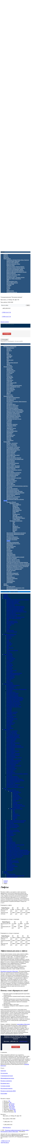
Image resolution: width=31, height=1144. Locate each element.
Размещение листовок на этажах (15, 228)
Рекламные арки (11, 95)
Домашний (9, 16)
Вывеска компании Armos (13, 264)
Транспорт (3, 1070)
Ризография (10, 242)
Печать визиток (11, 114)
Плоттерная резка (11, 206)
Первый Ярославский (12, 23)
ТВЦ (14, 192)
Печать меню (10, 143)
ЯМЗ (8, 280)
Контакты (6, 257)
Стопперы (9, 80)
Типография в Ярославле (13, 115)
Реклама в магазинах (12, 200)
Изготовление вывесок (12, 68)
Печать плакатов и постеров (14, 138)
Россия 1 (9, 9)
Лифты (8, 201)
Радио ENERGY (17, 165)
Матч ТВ (9, 17)
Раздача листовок (11, 230)
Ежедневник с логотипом (13, 107)
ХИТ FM (15, 175)
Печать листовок (11, 116)
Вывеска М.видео (11, 273)
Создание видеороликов (13, 198)
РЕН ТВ (9, 15)
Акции (5, 244)
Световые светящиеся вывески (14, 70)
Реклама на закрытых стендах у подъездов (17, 226)
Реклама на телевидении (10, 7)
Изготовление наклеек (12, 135)
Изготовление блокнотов (13, 134)
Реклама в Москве (11, 162)
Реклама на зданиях (12, 218)
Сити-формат (10, 90)
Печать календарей (11, 111)
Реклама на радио (8, 27)
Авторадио (9, 28)
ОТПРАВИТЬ (7, 334)
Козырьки (9, 83)
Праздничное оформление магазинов (16, 193)
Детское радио (16, 169)
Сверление (9, 236)
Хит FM (9, 52)
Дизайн (8, 209)
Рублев (8, 288)
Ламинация (9, 213)
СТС (8, 12)
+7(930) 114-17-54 (6, 312)
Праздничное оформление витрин (15, 194)
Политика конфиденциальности (13, 1130)
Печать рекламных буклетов (14, 118)
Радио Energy (10, 51)
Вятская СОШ (10, 284)
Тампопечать (10, 240)
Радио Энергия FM (11, 43)
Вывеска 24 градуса (12, 276)
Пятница (15, 189)
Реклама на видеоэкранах (13, 57)
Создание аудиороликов (13, 202)
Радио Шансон (10, 48)
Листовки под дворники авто (14, 229)
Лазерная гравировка (12, 238)
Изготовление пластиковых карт (15, 119)
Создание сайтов (11, 246)
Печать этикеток (11, 155)
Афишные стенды (11, 88)
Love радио (9, 33)
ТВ (9, 1101)
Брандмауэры (10, 96)
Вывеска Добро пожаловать (14, 278)
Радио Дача (9, 36)
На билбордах (10, 60)
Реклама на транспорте (12, 66)
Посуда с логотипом (12, 106)
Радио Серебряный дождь (13, 47)
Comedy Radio (16, 179)
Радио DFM (10, 44)
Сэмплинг (9, 232)
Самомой (9, 285)
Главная (6, 254)
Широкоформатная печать (13, 110)
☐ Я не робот (4, 339)
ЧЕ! (14, 183)
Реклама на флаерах (12, 141)
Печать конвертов (11, 137)
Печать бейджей (11, 145)
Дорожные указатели (12, 84)
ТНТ (8, 19)
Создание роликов (5, 1086)
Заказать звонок (5, 321)
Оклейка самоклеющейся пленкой (15, 217)
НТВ (8, 13)
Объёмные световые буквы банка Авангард (18, 260)
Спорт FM (9, 41)
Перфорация (10, 205)
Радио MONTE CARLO (19, 178)
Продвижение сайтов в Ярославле (9, 1131)
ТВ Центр (9, 25)
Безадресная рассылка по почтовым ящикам (18, 225)
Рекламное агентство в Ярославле (9, 971)
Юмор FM (15, 166)
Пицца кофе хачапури (12, 282)
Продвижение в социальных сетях (15, 248)
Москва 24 (15, 186)
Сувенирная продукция (13, 108)
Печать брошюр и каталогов (14, 133)
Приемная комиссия (12, 292)
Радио (12, 1103)
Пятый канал (10, 20)
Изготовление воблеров (13, 123)
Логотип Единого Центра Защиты (15, 266)
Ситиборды (10, 87)
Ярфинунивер (10, 290)
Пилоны (9, 98)
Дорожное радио (11, 31)
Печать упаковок (11, 124)
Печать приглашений (12, 149)
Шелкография (10, 208)
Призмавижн (10, 92)
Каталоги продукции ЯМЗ (13, 274)
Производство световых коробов (15, 71)
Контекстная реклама (12, 249)
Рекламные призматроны (13, 74)
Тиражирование (11, 241)
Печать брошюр (11, 122)
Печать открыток (11, 129)
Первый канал (10, 8)
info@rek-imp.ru (23, 1041)
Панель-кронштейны (12, 91)
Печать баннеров (11, 112)
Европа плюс (10, 29)
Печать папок (10, 131)
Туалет (8, 286)
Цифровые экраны (11, 86)
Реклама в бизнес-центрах (13, 221)
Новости (6, 256)
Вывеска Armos (11, 265)
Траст (8, 289)
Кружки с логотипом (12, 103)
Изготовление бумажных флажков (15, 153)
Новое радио (10, 40)
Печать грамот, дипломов (13, 126)
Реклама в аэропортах (12, 197)
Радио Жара (16, 171)
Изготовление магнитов (13, 150)
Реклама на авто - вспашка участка (15, 277)
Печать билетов (11, 120)
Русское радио (10, 32)
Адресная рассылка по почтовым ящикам (17, 222)
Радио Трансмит (11, 49)
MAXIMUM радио (17, 177)
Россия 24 (9, 11)
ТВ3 (8, 21)
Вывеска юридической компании (15, 270)
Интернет (6, 245)
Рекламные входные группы (14, 79)
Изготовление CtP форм (13, 234)
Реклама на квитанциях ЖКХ (8, 1091)
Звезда (8, 24)
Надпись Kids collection (13, 262)
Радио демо (9, 55)
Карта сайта (25, 1130)
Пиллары (9, 99)
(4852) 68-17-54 (4, 1)
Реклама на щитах (11, 59)
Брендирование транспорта (14, 76)
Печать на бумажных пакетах (14, 130)
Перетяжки (9, 94)
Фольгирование (11, 237)
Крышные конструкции (13, 78)
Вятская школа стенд (12, 281)
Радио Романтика (17, 170)
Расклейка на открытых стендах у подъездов (18, 224)
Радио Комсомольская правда (14, 45)
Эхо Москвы (10, 37)
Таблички (9, 82)
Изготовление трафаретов (13, 154)
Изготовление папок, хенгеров (14, 151)
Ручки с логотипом (11, 104)
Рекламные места (11, 64)
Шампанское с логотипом (13, 157)
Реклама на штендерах (12, 158)
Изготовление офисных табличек (15, 159)
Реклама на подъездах (12, 67)
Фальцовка (9, 210)
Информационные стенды (13, 75)
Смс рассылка (10, 196)
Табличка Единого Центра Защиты (16, 268)
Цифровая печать (11, 216)
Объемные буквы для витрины (14, 72)
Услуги (5, 161)
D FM (14, 173)
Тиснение (9, 212)
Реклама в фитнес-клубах (13, 220)
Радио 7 (9, 35)
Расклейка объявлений (12, 233)
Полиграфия (7, 102)
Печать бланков (11, 139)
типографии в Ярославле (23, 1024)
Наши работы (7, 258)
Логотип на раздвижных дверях (15, 269)
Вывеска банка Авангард (13, 261)
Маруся (8, 53)
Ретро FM (9, 39)
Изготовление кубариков (13, 127)
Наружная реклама (8, 56)
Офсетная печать (11, 142)
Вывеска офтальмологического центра (16, 272)
